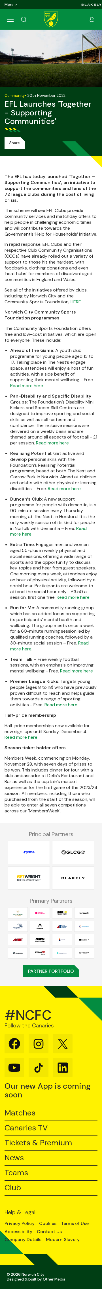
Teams (16, 1173)
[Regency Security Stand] (84, 939)
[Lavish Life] (62, 913)
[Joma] (29, 852)
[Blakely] (91, 4)
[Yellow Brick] (84, 953)
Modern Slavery (63, 1239)
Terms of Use (75, 1223)
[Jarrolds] (84, 913)
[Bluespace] (62, 939)
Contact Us (49, 1232)
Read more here (26, 386)
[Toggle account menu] (92, 19)
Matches (20, 1113)
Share (14, 143)
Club (13, 1188)
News (14, 1158)
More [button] (9, 4)
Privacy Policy (20, 1223)
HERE (76, 302)
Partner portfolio (51, 971)
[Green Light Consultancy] (73, 852)
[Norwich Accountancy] (40, 913)
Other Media (54, 1279)
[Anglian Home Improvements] (18, 926)
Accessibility (18, 1232)
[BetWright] (29, 878)
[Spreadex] (40, 953)
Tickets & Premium (38, 1143)
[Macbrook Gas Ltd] (84, 926)
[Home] (51, 19)
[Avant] (18, 939)
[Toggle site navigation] (10, 19)
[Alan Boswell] (62, 926)
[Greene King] (18, 913)
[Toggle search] (30, 19)
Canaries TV (26, 1128)
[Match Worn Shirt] (40, 939)
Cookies (47, 1223)
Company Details (23, 1239)
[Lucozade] (40, 926)
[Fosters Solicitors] (62, 953)
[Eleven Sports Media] (18, 953)
